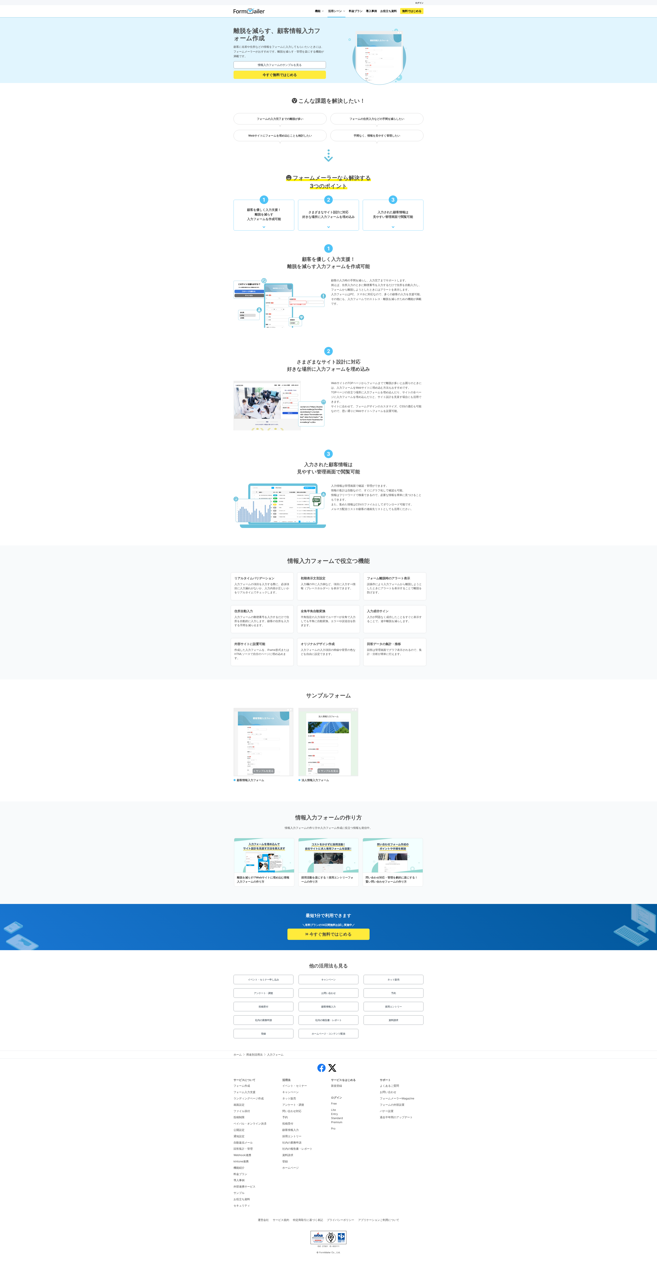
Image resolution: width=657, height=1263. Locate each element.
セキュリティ (242, 1205)
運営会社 (263, 1220)
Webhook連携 (242, 1155)
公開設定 (239, 1130)
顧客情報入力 (328, 1006)
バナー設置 (387, 1111)
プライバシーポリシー (340, 1220)
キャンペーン (328, 979)
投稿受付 (263, 1006)
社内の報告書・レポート (328, 1020)
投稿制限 (239, 1117)
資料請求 (393, 1020)
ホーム (238, 1054)
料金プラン (356, 11)
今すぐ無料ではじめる (280, 75)
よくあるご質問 (389, 1085)
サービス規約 (281, 1220)
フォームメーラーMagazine (397, 1098)
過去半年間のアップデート (396, 1117)
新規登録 (336, 1085)
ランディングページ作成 (249, 1098)
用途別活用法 (254, 1054)
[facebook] (321, 1068)
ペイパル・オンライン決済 (250, 1123)
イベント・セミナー (294, 1085)
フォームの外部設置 (392, 1104)
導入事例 (371, 11)
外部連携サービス (244, 1186)
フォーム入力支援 (244, 1092)
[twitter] (332, 1068)
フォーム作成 (242, 1085)
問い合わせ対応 (291, 1111)
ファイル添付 (242, 1111)
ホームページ (290, 1167)
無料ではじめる (411, 11)
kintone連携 (241, 1161)
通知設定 (239, 1136)
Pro (333, 1128)
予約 (393, 993)
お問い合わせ (328, 993)
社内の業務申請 (263, 1020)
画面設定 (239, 1104)
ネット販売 (394, 979)
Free (334, 1103)
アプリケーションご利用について (378, 1220)
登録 (263, 1033)
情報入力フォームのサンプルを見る (280, 65)
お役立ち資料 (388, 11)
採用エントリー (393, 1006)
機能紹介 (239, 1167)
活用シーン (335, 11)
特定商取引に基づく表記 (308, 1220)
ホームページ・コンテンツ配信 (328, 1033)
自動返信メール (243, 1142)
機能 (317, 11)
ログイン (419, 3)
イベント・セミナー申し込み (263, 979)
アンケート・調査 (263, 993)
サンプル (239, 1193)
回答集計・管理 (243, 1148)
